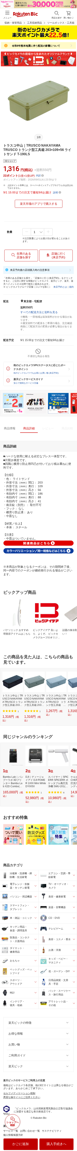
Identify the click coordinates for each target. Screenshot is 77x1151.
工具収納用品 (34, 22)
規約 (71, 287)
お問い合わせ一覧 (30, 1130)
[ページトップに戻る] (71, 1137)
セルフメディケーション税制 (19, 1093)
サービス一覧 (10, 1130)
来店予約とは (60, 287)
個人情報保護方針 (13, 1135)
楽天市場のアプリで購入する (38, 203)
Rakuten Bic (25, 15)
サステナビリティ (52, 1130)
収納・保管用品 (13, 22)
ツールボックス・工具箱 (60, 22)
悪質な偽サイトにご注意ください (21, 1097)
